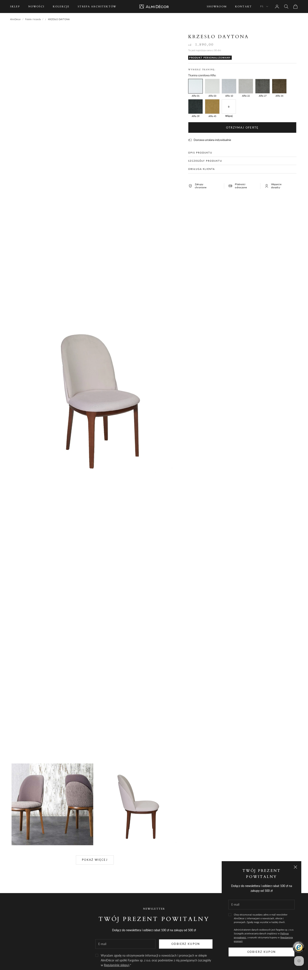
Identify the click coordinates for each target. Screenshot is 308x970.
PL (262, 6)
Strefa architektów (97, 6)
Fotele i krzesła (33, 19)
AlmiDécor (15, 19)
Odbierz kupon (261, 951)
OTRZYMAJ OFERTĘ (242, 127)
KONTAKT (243, 6)
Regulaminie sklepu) (116, 965)
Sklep (15, 6)
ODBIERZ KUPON (185, 943)
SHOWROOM (217, 6)
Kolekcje (61, 6)
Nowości (36, 6)
